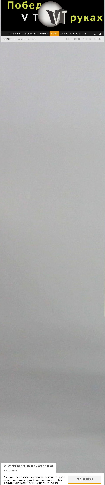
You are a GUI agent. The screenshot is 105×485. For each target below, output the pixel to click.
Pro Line (77, 39)
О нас (79, 33)
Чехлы (54, 33)
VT (7, 470)
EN (85, 33)
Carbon (69, 39)
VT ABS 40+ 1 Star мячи (27, 39)
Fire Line (97, 39)
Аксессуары (66, 33)
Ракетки (42, 33)
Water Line (87, 39)
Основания (29, 33)
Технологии (14, 33)
